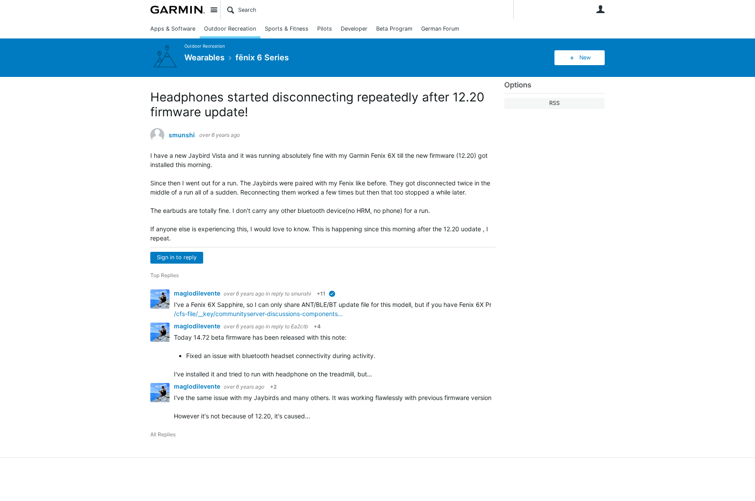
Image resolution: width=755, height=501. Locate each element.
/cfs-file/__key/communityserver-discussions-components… (258, 313)
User (600, 9)
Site (213, 9)
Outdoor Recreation (230, 28)
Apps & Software (172, 28)
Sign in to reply (177, 257)
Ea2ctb (299, 326)
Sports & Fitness (286, 28)
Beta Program (394, 28)
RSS (554, 103)
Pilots (324, 28)
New (585, 57)
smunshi (182, 135)
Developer (354, 28)
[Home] (177, 10)
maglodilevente (198, 293)
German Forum (440, 28)
